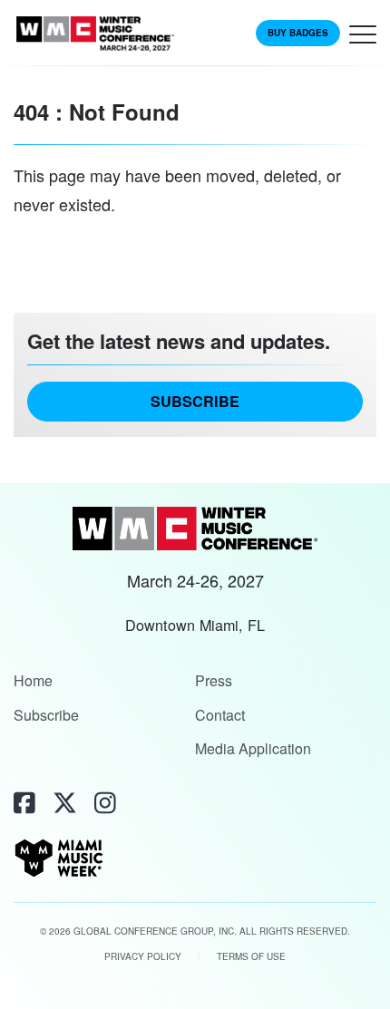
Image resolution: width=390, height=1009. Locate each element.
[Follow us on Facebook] (24, 802)
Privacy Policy (142, 956)
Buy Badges (298, 32)
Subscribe (195, 401)
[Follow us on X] (64, 802)
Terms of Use (251, 956)
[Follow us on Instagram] (105, 802)
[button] (362, 39)
